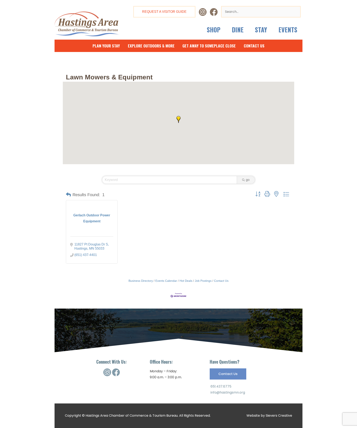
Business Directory (141, 280)
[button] (178, 119)
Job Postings (203, 280)
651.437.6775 (220, 386)
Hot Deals (186, 280)
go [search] (248, 180)
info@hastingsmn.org (227, 392)
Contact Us (221, 280)
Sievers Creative (279, 415)
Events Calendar (166, 280)
